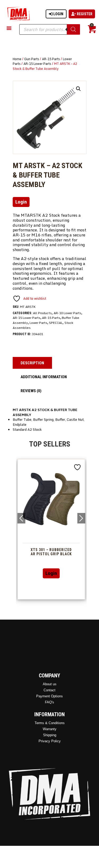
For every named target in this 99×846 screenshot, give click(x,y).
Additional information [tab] (44, 377)
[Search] (73, 29)
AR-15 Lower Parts (37, 63)
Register (84, 14)
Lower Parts (38, 322)
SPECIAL (56, 322)
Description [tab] (32, 363)
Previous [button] (21, 518)
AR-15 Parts (51, 58)
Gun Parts (31, 58)
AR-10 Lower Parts (67, 312)
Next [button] (81, 518)
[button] (78, 89)
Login (58, 14)
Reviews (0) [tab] (31, 390)
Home (17, 58)
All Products (42, 312)
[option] (51, 529)
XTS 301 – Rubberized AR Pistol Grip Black (51, 552)
